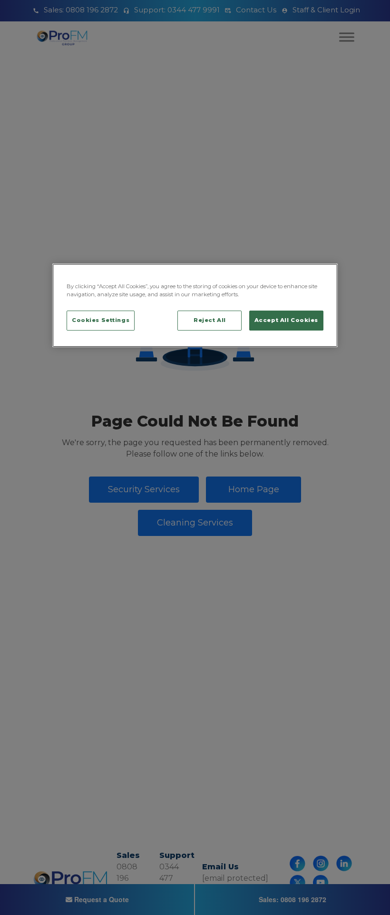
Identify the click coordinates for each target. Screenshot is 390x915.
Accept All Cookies (286, 320)
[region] (195, 305)
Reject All (210, 320)
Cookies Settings (100, 320)
